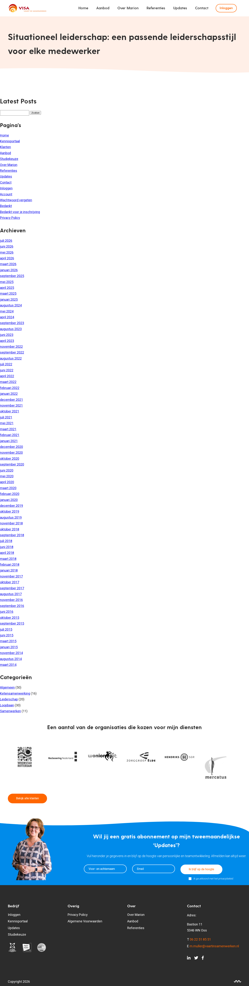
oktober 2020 (9, 458)
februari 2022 (9, 388)
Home (83, 8)
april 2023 (7, 341)
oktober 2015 (9, 618)
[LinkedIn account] (188, 958)
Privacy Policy (10, 218)
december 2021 (11, 400)
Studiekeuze (9, 159)
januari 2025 (9, 299)
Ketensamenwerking (15, 693)
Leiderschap (9, 699)
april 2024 (7, 317)
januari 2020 (9, 500)
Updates (180, 8)
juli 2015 (6, 629)
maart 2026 (8, 264)
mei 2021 (6, 423)
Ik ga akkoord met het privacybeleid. (213, 878)
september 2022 (12, 352)
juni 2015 (6, 635)
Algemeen (7, 687)
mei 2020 (6, 476)
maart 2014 (8, 665)
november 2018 (11, 523)
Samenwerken (10, 711)
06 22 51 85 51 (200, 939)
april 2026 (7, 258)
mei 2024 (6, 311)
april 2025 (7, 288)
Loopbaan (7, 705)
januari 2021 (9, 441)
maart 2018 (8, 559)
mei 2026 (6, 252)
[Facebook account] (203, 958)
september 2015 (12, 623)
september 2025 (12, 276)
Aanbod (102, 8)
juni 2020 (6, 470)
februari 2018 (9, 564)
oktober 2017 (9, 582)
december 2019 (11, 506)
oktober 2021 (9, 411)
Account (6, 194)
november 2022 (11, 346)
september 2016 (12, 606)
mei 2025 (6, 282)
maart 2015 (8, 641)
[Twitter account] (196, 958)
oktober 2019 (9, 511)
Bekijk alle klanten (27, 798)
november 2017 (11, 576)
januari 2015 (9, 647)
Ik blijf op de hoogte (201, 869)
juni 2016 (6, 612)
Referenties (156, 8)
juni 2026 (6, 246)
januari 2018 (9, 570)
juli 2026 (6, 241)
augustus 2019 (11, 517)
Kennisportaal (10, 141)
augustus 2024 (11, 305)
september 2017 (12, 588)
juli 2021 (6, 417)
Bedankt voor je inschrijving (20, 212)
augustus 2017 (11, 594)
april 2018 (7, 553)
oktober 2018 (9, 529)
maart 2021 (8, 429)
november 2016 (11, 600)
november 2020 (11, 452)
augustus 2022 (11, 358)
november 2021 (11, 405)
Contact (201, 8)
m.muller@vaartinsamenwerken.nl (214, 946)
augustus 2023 (11, 329)
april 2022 (7, 376)
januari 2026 (9, 270)
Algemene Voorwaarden (85, 921)
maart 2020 (8, 488)
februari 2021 (9, 435)
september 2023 (12, 323)
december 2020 (11, 447)
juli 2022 (6, 364)
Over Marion (128, 8)
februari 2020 (9, 494)
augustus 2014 (11, 659)
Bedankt (6, 206)
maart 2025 (8, 293)
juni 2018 (6, 547)
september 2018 (12, 535)
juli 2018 (6, 541)
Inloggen (226, 8)
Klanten (5, 147)
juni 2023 (6, 335)
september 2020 (12, 464)
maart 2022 (8, 382)
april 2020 (7, 482)
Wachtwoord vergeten (16, 200)
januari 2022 (9, 394)
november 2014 (11, 653)
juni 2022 (6, 370)
